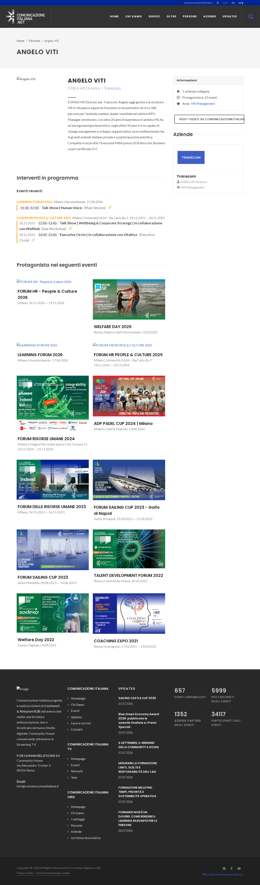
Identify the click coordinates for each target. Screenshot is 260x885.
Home (20, 41)
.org (240, 2)
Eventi (75, 711)
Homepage (78, 698)
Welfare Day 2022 (36, 640)
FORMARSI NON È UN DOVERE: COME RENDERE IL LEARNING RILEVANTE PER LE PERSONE (137, 818)
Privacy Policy (25, 873)
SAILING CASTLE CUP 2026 (137, 698)
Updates (76, 717)
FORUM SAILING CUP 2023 (43, 577)
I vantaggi (78, 819)
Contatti (76, 729)
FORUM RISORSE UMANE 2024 (46, 439)
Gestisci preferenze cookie (53, 873)
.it (217, 2)
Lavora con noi (81, 723)
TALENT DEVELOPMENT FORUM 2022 (128, 575)
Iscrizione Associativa (86, 838)
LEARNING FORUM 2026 (34, 202)
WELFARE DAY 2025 (113, 327)
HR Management (203, 103)
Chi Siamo (77, 704)
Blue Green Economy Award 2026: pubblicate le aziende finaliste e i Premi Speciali (138, 720)
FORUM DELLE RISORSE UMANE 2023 (52, 507)
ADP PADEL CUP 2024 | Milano (123, 423)
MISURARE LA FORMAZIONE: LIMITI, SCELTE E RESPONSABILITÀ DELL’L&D (137, 767)
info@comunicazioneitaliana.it (224, 874)
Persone (34, 41)
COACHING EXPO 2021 (116, 641)
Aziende (76, 831)
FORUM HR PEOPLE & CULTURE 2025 (44, 218)
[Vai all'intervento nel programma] (110, 207)
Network (77, 771)
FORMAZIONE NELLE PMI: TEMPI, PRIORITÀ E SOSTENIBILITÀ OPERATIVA (137, 792)
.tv (233, 2)
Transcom (112, 88)
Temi (74, 777)
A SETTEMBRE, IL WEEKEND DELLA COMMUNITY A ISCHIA (138, 745)
